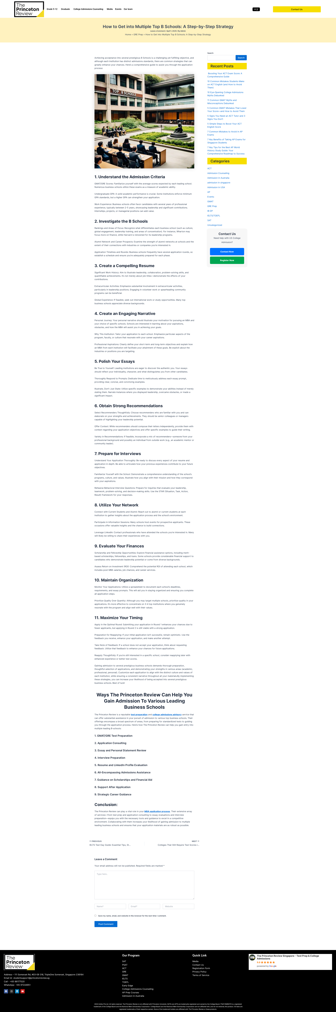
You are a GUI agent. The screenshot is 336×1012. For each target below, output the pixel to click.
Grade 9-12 (52, 9)
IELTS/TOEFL (213, 215)
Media (110, 9)
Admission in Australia (218, 178)
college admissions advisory (167, 714)
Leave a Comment (157, 31)
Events (118, 9)
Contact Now (227, 251)
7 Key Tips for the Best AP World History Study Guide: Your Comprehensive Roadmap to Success (226, 150)
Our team (128, 9)
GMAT (210, 201)
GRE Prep (212, 206)
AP (208, 192)
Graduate (65, 9)
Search (210, 53)
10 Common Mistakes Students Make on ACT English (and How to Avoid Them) (225, 84)
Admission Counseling (218, 173)
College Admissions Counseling (88, 9)
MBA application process (157, 811)
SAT (209, 220)
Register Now (227, 260)
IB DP (210, 211)
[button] (53, 9)
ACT (209, 168)
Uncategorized (214, 225)
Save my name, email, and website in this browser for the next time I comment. (132, 916)
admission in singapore (218, 182)
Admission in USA (216, 187)
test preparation (139, 714)
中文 (256, 9)
